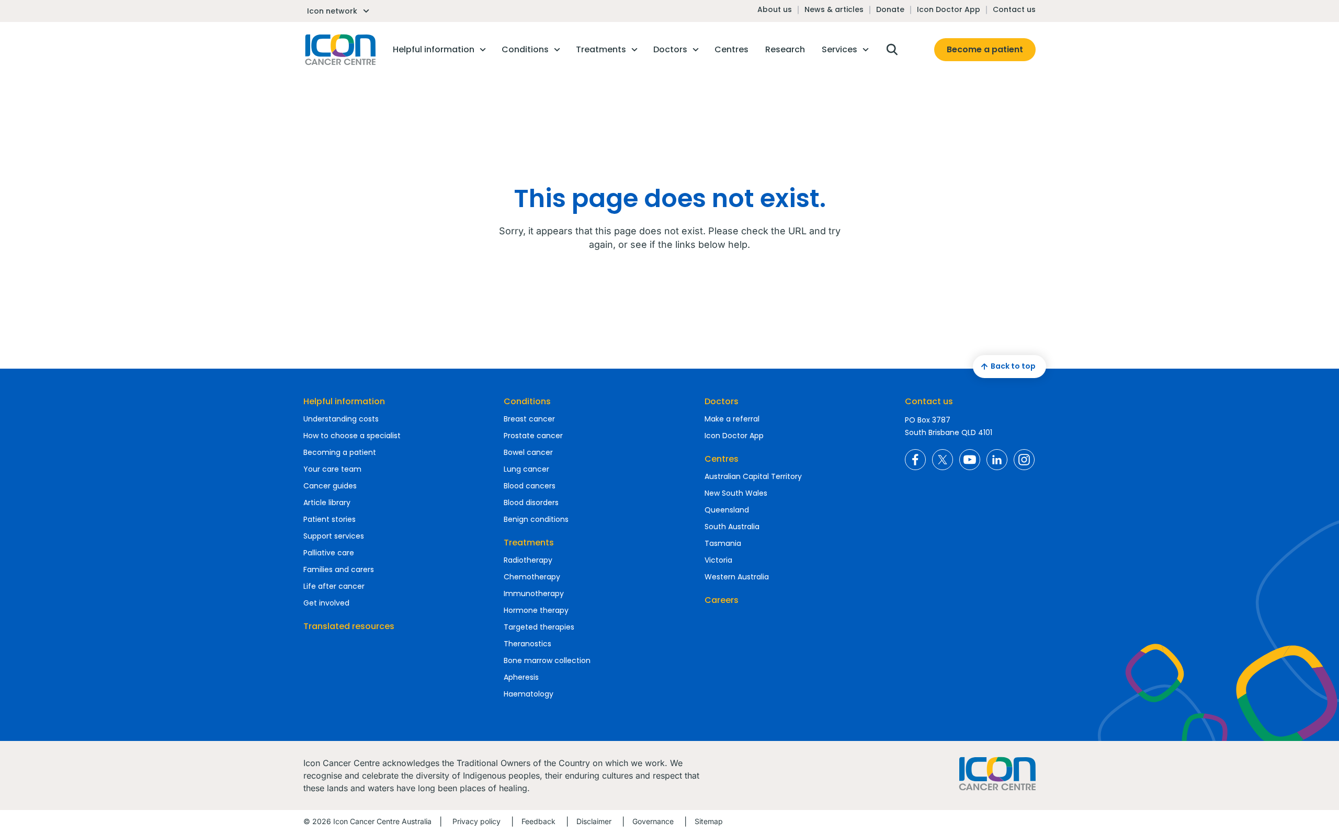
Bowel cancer (528, 452)
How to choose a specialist (352, 435)
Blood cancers (529, 486)
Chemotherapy (532, 577)
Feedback (538, 821)
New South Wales (736, 493)
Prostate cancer (533, 435)
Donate (890, 9)
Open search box (891, 49)
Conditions (527, 401)
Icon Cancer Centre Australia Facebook (915, 459)
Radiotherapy (528, 560)
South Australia (732, 526)
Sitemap (709, 821)
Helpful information (344, 401)
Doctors (722, 401)
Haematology (528, 694)
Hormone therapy (536, 610)
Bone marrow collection (547, 660)
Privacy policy (476, 821)
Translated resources (348, 626)
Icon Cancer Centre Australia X (942, 459)
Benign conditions (536, 519)
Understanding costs (341, 419)
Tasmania (723, 543)
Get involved (326, 603)
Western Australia (737, 577)
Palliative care (328, 552)
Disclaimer (593, 821)
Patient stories (329, 519)
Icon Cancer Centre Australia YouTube (969, 459)
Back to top (1013, 366)
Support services (333, 536)
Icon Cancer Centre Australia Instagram (1024, 459)
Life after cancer (334, 586)
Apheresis (521, 677)
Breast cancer (529, 419)
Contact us (1014, 9)
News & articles (834, 9)
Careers (722, 600)
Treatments (529, 543)
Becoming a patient (339, 452)
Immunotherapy (534, 593)
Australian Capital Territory (753, 476)
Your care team (332, 469)
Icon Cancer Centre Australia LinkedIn (996, 459)
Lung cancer (526, 469)
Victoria (718, 560)
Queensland (727, 510)
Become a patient (985, 49)
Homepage (339, 49)
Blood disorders (531, 502)
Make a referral (732, 419)
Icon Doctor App (948, 9)
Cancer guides (330, 486)
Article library (326, 502)
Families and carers (338, 569)
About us (774, 9)
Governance (653, 821)
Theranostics (527, 643)
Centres (722, 459)
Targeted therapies (539, 627)
